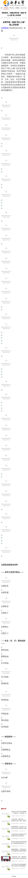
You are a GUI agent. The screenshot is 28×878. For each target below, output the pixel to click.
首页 (2, 8)
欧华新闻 (6, 8)
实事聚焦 (17, 8)
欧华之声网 (24, 17)
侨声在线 (11, 8)
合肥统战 (5, 28)
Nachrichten (24, 8)
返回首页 (14, 876)
